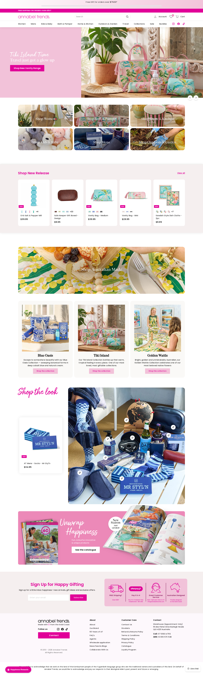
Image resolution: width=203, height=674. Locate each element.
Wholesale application (100, 642)
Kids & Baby (46, 24)
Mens (33, 24)
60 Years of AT (96, 631)
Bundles (163, 24)
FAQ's (92, 635)
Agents (93, 639)
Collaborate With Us (99, 649)
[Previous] (190, 97)
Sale (152, 24)
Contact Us (126, 624)
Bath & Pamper (65, 24)
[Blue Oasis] (45, 328)
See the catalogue (85, 549)
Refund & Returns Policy (132, 631)
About (92, 624)
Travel (126, 24)
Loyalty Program (128, 649)
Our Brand (94, 628)
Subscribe (78, 597)
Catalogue (126, 646)
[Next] (196, 97)
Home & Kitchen (85, 24)
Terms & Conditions (130, 635)
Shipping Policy (128, 639)
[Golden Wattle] (157, 328)
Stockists (125, 628)
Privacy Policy (127, 642)
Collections (139, 24)
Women (22, 24)
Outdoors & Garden (107, 24)
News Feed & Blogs (98, 646)
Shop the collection (45, 371)
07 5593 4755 (162, 634)
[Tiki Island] (101, 328)
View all (181, 173)
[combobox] (103, 16)
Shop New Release (146, 70)
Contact (54, 635)
